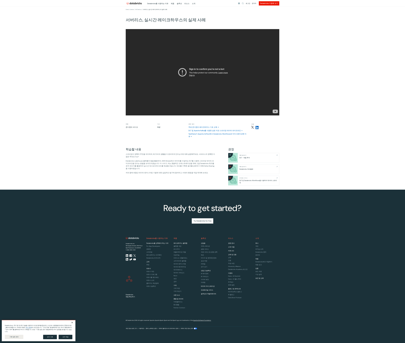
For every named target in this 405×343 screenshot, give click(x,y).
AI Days (230, 282)
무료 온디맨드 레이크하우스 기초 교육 (202, 127)
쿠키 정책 (28, 327)
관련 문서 (231, 243)
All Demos (138, 9)
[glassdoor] (131, 259)
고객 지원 (231, 247)
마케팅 (203, 282)
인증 (229, 260)
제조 (202, 255)
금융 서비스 (205, 249)
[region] (39, 330)
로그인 (248, 3)
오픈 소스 (177, 295)
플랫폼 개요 (177, 246)
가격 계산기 (177, 291)
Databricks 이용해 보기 (269, 3)
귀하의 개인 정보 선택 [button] (187, 328)
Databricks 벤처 (260, 252)
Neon (175, 276)
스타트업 (149, 252)
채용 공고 (258, 265)
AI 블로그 (231, 295)
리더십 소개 (259, 249)
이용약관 (141, 328)
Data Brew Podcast (235, 298)
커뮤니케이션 (205, 246)
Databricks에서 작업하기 (263, 262)
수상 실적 (258, 274)
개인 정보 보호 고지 (131, 328)
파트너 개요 (150, 271)
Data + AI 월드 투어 (234, 279)
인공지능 (177, 255)
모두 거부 (50, 337)
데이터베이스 (178, 270)
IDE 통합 (176, 305)
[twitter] (134, 255)
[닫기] (72, 322)
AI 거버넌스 (205, 276)
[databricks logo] (132, 238)
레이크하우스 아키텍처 (154, 255)
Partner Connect (179, 308)
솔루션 (179, 3)
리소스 (186, 3)
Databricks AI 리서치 (153, 258)
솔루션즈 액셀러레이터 (208, 294)
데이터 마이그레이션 (208, 286)
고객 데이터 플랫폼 (180, 261)
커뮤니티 (231, 251)
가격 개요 (177, 288)
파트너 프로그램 (151, 274)
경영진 (148, 249)
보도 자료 (258, 271)
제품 (172, 3)
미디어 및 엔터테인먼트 (209, 258)
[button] (243, 3)
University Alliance (234, 266)
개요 (256, 246)
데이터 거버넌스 (179, 273)
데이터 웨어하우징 (180, 267)
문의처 (254, 3)
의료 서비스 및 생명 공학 (209, 252)
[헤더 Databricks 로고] (134, 3)
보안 (175, 279)
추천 (147, 265)
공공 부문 (204, 261)
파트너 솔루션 (151, 286)
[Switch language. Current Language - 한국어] (239, 3)
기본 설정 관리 (14, 337)
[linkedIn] (127, 255)
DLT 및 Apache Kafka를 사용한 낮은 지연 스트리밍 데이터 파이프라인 (214, 130)
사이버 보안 (205, 279)
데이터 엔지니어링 (180, 264)
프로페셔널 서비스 (207, 290)
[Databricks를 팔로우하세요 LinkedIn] (257, 127)
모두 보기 (204, 267)
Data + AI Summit (234, 276)
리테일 (203, 264)
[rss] (127, 259)
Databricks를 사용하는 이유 (157, 3)
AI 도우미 (177, 249)
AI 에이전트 (205, 273)
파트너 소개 (150, 280)
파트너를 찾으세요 (152, 277)
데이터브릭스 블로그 (235, 292)
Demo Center (130, 9)
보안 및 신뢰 (259, 278)
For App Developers (153, 246)
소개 (193, 3)
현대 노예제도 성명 (151, 328)
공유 (175, 281)
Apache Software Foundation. (202, 320)
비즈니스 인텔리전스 (180, 258)
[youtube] (134, 259)
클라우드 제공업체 (152, 283)
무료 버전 (231, 263)
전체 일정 (231, 285)
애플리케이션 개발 (180, 252)
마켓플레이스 (178, 302)
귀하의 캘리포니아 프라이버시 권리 (169, 328)
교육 (229, 257)
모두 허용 (65, 337)
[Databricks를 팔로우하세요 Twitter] (252, 127)
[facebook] (131, 255)
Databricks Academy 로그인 (238, 269)
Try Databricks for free (202, 221)
